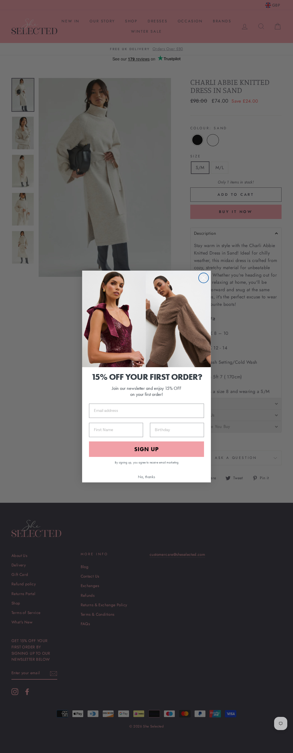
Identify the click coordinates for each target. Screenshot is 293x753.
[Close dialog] (204, 278)
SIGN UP (146, 449)
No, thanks (146, 476)
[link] (146, 319)
